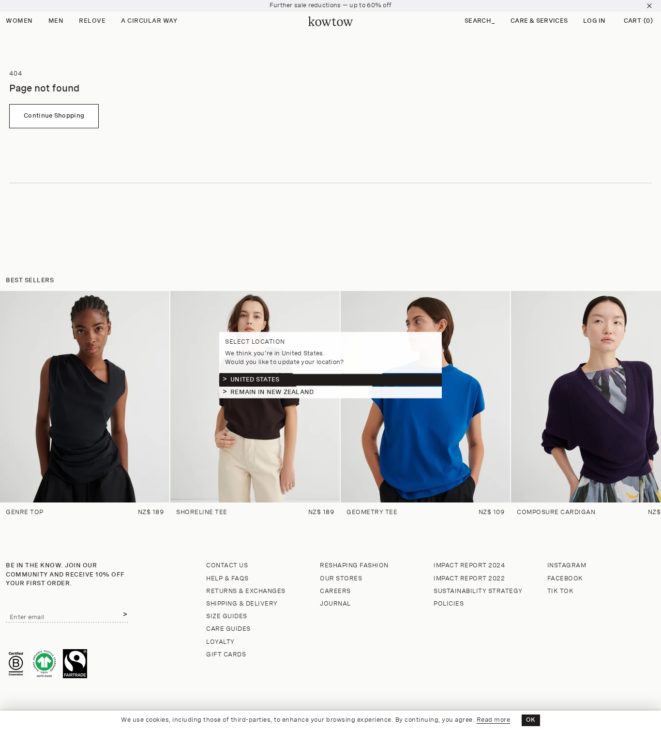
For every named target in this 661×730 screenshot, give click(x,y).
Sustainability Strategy (478, 591)
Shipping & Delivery (242, 604)
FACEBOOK (565, 579)
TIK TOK (560, 591)
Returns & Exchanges (245, 591)
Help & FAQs (227, 579)
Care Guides (228, 629)
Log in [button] (594, 21)
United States (254, 379)
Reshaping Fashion (354, 566)
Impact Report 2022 (469, 579)
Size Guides (226, 616)
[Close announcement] (649, 6)
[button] (480, 21)
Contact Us (227, 566)
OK (531, 720)
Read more (494, 720)
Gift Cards (226, 655)
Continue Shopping (54, 116)
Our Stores (341, 579)
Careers (335, 591)
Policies (449, 604)
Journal (335, 604)
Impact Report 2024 (469, 566)
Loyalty (220, 642)
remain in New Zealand (272, 392)
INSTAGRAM (566, 566)
